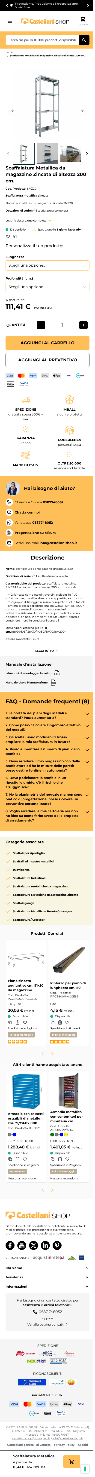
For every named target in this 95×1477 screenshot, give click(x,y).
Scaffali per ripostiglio (29, 853)
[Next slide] (87, 5)
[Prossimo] (82, 110)
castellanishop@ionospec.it (31, 1438)
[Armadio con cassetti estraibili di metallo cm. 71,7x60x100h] (26, 1091)
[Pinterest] (57, 1245)
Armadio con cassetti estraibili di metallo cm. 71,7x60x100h (26, 1118)
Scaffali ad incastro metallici (33, 861)
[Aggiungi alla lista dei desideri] (8, 236)
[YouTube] (21, 1245)
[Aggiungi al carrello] (71, 1461)
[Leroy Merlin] (72, 1257)
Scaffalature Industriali (29, 878)
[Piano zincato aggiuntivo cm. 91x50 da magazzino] (26, 960)
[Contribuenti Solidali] (32, 1382)
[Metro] (81, 1257)
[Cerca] (84, 40)
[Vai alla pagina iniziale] (45, 21)
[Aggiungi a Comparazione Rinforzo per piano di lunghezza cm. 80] (52, 1022)
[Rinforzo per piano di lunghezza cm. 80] (68, 960)
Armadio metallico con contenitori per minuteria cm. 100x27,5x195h (66, 1116)
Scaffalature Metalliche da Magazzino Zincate (45, 894)
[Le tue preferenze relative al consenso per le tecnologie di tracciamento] (85, 1469)
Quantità (16, 325)
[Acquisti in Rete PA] (48, 1257)
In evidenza (21, 869)
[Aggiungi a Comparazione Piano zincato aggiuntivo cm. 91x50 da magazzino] (10, 1022)
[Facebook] (10, 1245)
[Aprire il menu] (11, 21)
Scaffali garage (23, 903)
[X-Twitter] (33, 1245)
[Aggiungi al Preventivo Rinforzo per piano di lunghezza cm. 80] (60, 1022)
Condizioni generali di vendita (28, 1444)
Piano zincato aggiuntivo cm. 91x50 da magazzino (26, 985)
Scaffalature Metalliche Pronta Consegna (42, 911)
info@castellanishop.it (68, 1438)
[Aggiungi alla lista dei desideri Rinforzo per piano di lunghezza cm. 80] (67, 1022)
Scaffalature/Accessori (29, 919)
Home (9, 52)
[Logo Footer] (47, 1215)
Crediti (83, 1444)
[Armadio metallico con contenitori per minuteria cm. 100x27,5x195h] (68, 1091)
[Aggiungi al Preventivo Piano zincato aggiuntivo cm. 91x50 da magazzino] (17, 1022)
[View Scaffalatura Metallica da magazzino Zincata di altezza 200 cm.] (24, 154)
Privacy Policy (64, 1444)
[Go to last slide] (7, 5)
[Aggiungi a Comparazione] (15, 236)
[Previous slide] (43, 1053)
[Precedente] (12, 110)
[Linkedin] (45, 1245)
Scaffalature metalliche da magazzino (40, 886)
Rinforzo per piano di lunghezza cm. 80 (68, 985)
